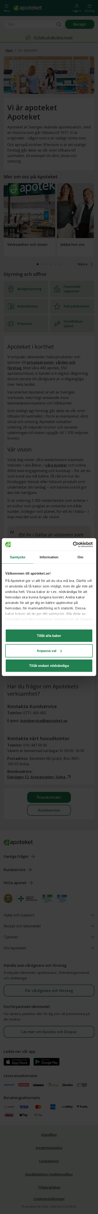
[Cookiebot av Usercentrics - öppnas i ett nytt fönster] (73, 544)
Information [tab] (49, 557)
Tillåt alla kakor (49, 636)
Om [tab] (80, 557)
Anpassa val (46, 650)
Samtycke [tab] (18, 557)
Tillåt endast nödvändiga (49, 666)
